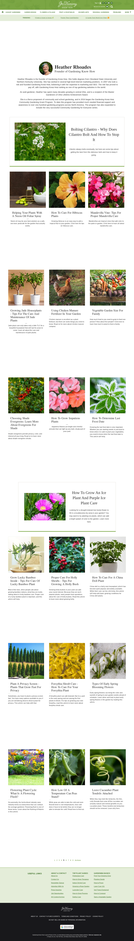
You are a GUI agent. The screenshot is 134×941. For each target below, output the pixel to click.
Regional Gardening (101, 12)
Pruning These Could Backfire (69, 17)
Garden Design (30, 12)
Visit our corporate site (95, 935)
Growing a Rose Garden (80, 886)
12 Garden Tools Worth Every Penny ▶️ (97, 17)
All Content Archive (57, 897)
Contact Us (55, 879)
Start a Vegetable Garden (102, 897)
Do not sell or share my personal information (67, 920)
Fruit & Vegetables (67, 12)
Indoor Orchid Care (79, 883)
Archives (78, 860)
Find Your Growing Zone (102, 876)
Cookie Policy (98, 916)
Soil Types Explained (101, 890)
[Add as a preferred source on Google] (67, 927)
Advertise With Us (57, 886)
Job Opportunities (57, 893)
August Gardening (13, 12)
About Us (54, 876)
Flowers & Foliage (47, 12)
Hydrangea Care (78, 876)
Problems (117, 12)
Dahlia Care (76, 897)
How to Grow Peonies (80, 893)
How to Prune (98, 883)
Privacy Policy (85, 916)
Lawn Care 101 (99, 886)
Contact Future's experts (49, 916)
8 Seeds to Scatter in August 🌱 (44, 17)
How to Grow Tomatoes (80, 879)
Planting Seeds (99, 879)
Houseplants (83, 12)
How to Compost (99, 893)
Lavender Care (77, 890)
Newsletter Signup (57, 883)
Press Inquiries (56, 890)
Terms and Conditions (69, 916)
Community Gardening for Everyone (76, 108)
